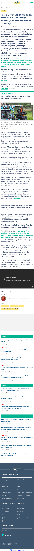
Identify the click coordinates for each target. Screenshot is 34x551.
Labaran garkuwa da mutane (10, 308)
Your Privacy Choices (18, 550)
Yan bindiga (5, 306)
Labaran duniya (5, 371)
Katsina (4, 80)
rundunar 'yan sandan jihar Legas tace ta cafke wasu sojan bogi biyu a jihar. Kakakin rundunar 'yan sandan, (17, 234)
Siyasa (3, 431)
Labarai (8, 7)
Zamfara (17, 198)
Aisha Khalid (19, 26)
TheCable (4, 88)
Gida (2, 7)
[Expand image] (32, 103)
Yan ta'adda (13, 306)
